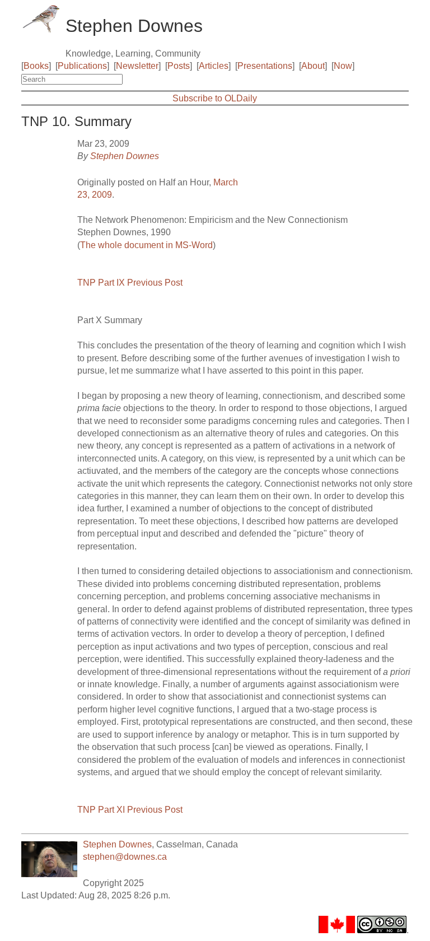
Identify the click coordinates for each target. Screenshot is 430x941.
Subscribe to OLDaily (214, 98)
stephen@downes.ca (125, 856)
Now (343, 66)
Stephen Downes (124, 156)
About (313, 66)
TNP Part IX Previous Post (130, 282)
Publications (82, 66)
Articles (213, 66)
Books (36, 66)
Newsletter (137, 66)
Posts (178, 66)
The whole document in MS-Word (146, 245)
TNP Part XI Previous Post (130, 809)
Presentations (264, 66)
